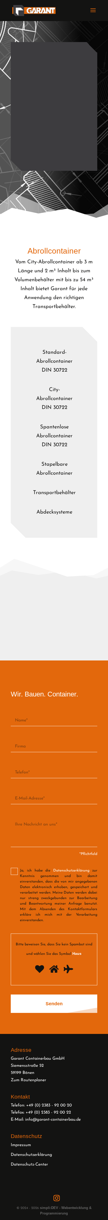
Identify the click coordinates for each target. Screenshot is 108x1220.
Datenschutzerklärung (31, 1155)
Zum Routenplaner (28, 1080)
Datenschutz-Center (29, 1164)
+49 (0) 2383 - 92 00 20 (49, 1105)
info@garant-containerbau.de (53, 1120)
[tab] (54, 361)
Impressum (21, 1145)
